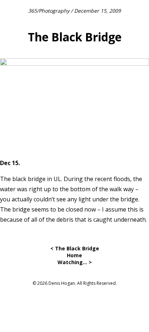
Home (74, 255)
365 (32, 10)
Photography (54, 10)
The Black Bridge (75, 37)
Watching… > (75, 262)
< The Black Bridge (74, 248)
